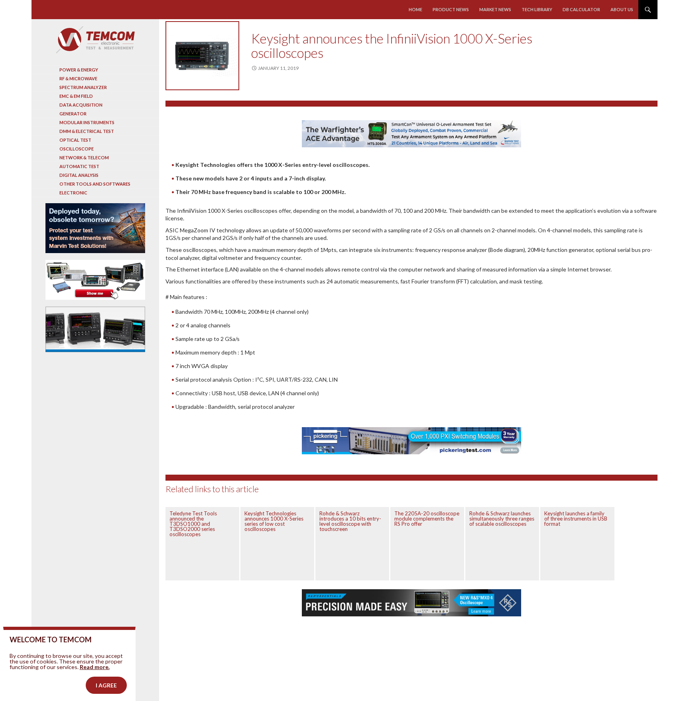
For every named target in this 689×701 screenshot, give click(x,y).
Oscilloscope (76, 148)
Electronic (73, 192)
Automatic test (79, 166)
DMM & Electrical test (86, 131)
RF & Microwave (78, 78)
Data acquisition (80, 104)
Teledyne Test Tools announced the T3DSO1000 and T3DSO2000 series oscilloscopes (193, 523)
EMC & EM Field (76, 96)
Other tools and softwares (94, 183)
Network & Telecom (84, 157)
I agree (106, 685)
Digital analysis (78, 175)
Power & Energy (78, 69)
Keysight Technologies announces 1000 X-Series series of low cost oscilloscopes (273, 521)
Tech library (537, 9)
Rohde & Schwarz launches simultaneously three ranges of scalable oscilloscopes (501, 518)
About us (621, 9)
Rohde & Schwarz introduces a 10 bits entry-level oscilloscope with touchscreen (350, 521)
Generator (73, 113)
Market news (495, 9)
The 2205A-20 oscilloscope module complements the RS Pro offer (426, 518)
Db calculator (581, 9)
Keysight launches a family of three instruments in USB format (575, 518)
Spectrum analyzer (83, 87)
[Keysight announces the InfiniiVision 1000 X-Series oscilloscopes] (202, 55)
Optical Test (75, 140)
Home (415, 9)
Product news (451, 9)
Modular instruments (86, 122)
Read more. (95, 666)
